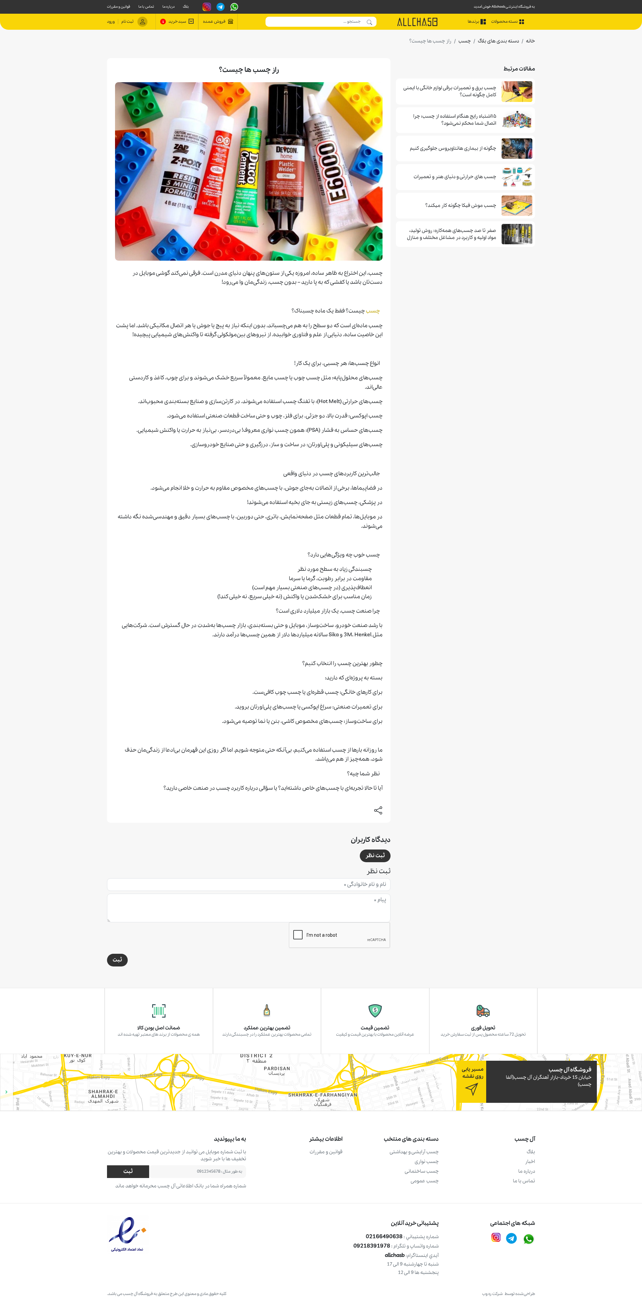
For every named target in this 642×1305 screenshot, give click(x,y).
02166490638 (402, 1237)
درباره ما (169, 6)
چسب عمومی (425, 1181)
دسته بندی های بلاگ (498, 41)
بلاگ (186, 6)
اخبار (530, 1161)
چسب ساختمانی (422, 1171)
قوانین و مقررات (118, 6)
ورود (111, 21)
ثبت (117, 960)
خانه (530, 41)
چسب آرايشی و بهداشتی (414, 1152)
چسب (464, 41)
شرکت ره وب (493, 1294)
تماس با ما (146, 6)
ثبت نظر (375, 856)
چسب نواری (427, 1161)
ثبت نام (127, 21)
